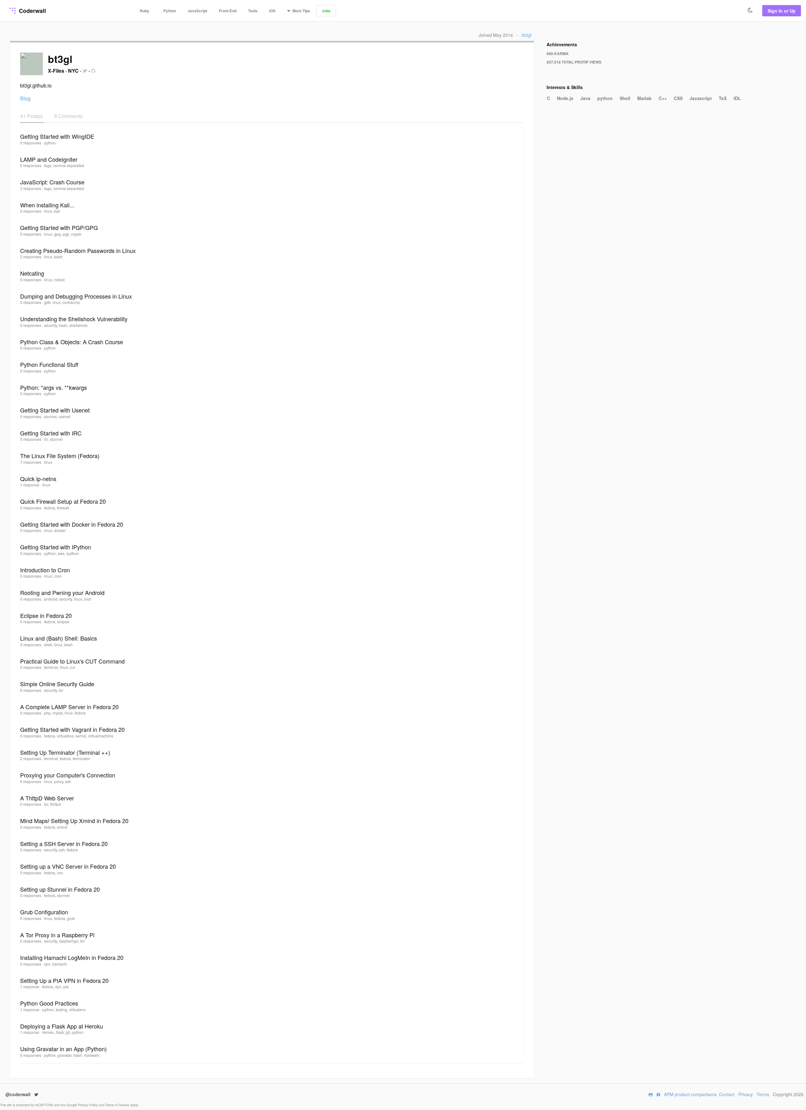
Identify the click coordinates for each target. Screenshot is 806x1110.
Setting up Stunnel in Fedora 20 (60, 889)
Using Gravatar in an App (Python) (63, 1049)
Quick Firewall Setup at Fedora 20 (63, 501)
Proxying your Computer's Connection (67, 775)
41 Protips (32, 116)
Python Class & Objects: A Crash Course (71, 342)
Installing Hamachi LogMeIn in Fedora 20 (71, 957)
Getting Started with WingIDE (57, 136)
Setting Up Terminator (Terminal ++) (65, 752)
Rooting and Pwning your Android (62, 592)
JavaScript (197, 11)
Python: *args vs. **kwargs (53, 387)
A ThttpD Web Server (47, 798)
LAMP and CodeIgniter (48, 159)
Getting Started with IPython (55, 547)
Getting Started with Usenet (55, 410)
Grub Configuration (44, 912)
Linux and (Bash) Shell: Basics (58, 638)
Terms (763, 1094)
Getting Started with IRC (51, 433)
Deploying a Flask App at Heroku (61, 1026)
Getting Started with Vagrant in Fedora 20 (72, 729)
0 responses (31, 142)
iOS (272, 11)
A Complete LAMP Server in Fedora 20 (69, 707)
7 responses (31, 462)
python (605, 98)
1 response (30, 484)
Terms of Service (117, 1105)
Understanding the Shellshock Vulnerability (74, 319)
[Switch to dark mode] (750, 10)
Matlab (644, 98)
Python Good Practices (49, 1003)
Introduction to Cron (45, 570)
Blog (25, 98)
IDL (737, 98)
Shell (625, 98)
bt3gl (526, 35)
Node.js (565, 98)
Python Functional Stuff (49, 364)
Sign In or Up (782, 11)
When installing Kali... (47, 205)
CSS (678, 98)
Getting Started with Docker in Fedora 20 (71, 524)
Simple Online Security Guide (57, 684)
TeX (723, 98)
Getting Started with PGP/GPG (59, 227)
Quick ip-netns (38, 478)
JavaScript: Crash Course (52, 182)
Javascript (701, 98)
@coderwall (18, 1094)
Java (585, 98)
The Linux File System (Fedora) (59, 455)
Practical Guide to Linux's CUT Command (72, 661)
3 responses (31, 644)
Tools (253, 11)
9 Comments (68, 116)
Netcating (32, 273)
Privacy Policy (88, 1105)
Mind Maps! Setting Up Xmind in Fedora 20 (74, 820)
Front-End (227, 11)
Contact (727, 1094)
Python (169, 11)
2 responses (31, 188)
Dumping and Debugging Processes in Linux (76, 296)
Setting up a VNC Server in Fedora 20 (68, 866)
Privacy (745, 1094)
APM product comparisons (690, 1094)
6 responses (31, 690)
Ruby (144, 11)
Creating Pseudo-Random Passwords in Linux (78, 250)
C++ (663, 98)
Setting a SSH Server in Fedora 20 (64, 843)
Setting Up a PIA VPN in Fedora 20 (64, 980)
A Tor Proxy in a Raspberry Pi (57, 935)
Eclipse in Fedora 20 (46, 615)
